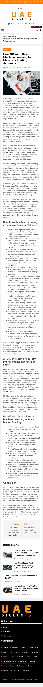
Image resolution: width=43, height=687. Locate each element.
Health (13, 657)
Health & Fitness (24, 657)
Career (23, 648)
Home (5, 628)
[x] (23, 8)
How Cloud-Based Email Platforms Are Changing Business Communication (24, 565)
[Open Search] (37, 30)
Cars (4, 652)
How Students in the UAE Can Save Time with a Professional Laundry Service (26, 588)
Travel (30, 666)
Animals (5, 648)
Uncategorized (7, 670)
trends (5, 507)
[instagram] (21, 8)
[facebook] (19, 8)
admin (7, 68)
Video (18, 670)
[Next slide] (40, 2)
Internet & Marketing (9, 661)
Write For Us (7, 636)
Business (7, 49)
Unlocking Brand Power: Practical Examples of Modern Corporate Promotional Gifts (26, 552)
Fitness (5, 657)
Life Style (23, 661)
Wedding (26, 670)
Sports (5, 666)
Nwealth (6, 146)
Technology (21, 666)
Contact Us (6, 632)
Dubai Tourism (14, 652)
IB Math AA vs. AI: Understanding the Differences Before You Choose (19, 2)
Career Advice (33, 648)
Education (25, 652)
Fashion (35, 652)
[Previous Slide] (37, 2)
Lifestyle (32, 661)
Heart (35, 657)
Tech (12, 666)
